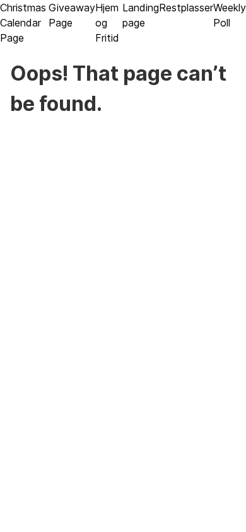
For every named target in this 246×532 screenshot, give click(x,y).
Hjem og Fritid (107, 22)
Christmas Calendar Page (23, 22)
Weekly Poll (229, 15)
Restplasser (186, 7)
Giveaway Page (72, 15)
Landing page (140, 15)
